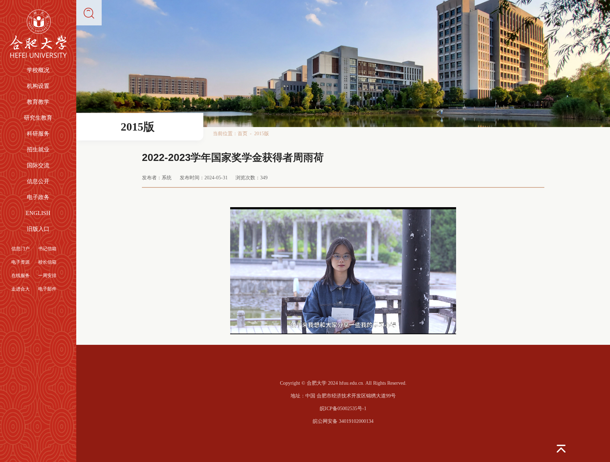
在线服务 (20, 275)
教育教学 (38, 102)
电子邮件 (47, 289)
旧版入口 (38, 229)
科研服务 (38, 134)
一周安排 (47, 275)
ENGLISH (38, 213)
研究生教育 (38, 118)
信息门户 (20, 248)
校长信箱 (47, 262)
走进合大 (20, 289)
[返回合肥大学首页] (38, 12)
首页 (242, 133)
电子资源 (20, 262)
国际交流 (38, 165)
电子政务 (38, 197)
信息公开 (38, 181)
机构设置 (38, 86)
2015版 (261, 133)
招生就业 (38, 149)
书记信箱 (47, 248)
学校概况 (38, 70)
